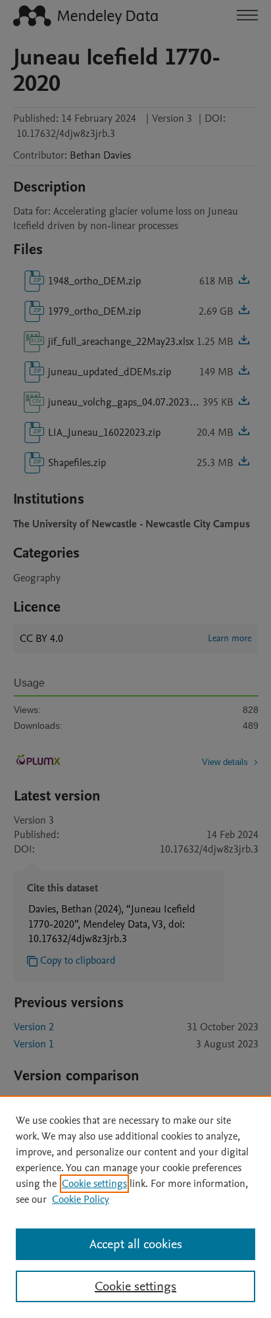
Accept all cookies (135, 1244)
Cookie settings (94, 1183)
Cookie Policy (80, 1199)
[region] (135, 1206)
